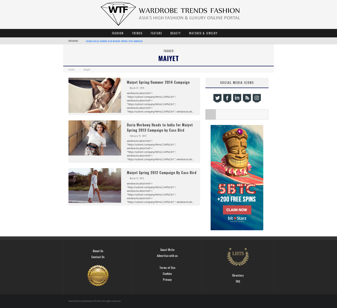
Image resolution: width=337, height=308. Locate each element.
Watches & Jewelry (203, 33)
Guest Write (167, 250)
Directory (238, 275)
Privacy (167, 279)
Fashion (118, 33)
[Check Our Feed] (247, 102)
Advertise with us (167, 256)
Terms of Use (167, 268)
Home (71, 69)
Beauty (175, 33)
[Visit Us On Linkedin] (237, 102)
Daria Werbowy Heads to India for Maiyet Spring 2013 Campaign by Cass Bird (160, 127)
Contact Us (98, 257)
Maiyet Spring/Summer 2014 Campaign (158, 82)
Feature (156, 33)
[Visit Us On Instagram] (257, 102)
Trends (137, 33)
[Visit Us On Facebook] (227, 102)
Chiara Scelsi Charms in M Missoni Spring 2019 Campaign (114, 41)
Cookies (167, 273)
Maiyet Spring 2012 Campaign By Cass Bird (161, 172)
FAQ (238, 281)
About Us (98, 251)
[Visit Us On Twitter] (217, 102)
